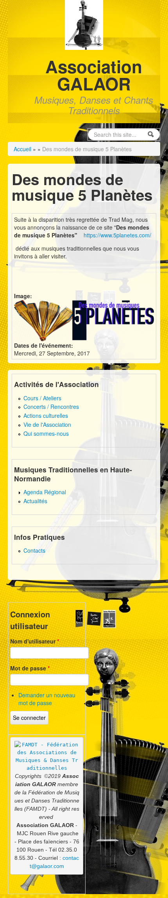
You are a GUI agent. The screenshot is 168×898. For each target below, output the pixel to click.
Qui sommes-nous (46, 433)
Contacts (34, 550)
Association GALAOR (93, 75)
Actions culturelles (45, 415)
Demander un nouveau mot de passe (46, 699)
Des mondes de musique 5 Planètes (87, 149)
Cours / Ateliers (42, 398)
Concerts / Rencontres (51, 406)
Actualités (35, 501)
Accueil (22, 149)
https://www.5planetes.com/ (116, 235)
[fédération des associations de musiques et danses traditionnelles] (46, 756)
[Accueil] (84, 24)
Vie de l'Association (47, 424)
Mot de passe (30, 668)
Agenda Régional (44, 492)
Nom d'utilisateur (34, 641)
